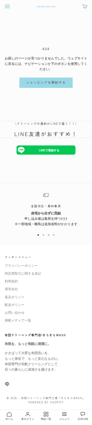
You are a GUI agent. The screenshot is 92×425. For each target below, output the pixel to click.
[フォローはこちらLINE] (7, 384)
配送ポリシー (15, 305)
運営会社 (11, 289)
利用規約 (11, 281)
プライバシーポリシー (21, 266)
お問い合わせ (15, 312)
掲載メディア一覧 (18, 320)
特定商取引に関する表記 (23, 273)
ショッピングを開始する (46, 82)
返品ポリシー (15, 297)
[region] (46, 209)
